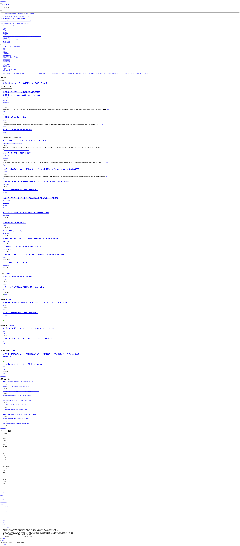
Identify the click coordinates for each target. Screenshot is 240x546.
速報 (4, 49)
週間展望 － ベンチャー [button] (46, 73)
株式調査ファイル (7, 171)
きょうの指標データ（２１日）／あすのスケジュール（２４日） (25, 140)
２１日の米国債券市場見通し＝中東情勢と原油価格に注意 (16, 423)
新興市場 (5, 52)
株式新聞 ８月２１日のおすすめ (14, 117)
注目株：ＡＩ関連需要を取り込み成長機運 (17, 130)
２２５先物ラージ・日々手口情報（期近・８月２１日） (15, 409)
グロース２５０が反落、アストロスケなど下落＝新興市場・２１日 (26, 213)
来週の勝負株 (6, 102)
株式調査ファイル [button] (10, 73)
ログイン (14, 25)
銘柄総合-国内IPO (7, 36)
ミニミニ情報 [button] (55, 73)
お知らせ (2, 46)
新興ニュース (6, 184)
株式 (4, 207)
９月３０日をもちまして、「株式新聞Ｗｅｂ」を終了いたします (25, 83)
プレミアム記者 (6, 59)
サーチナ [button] (62, 73)
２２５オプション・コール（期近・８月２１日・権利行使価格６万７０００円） (21, 391)
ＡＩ (4, 104)
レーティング (6, 155)
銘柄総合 (2, 504)
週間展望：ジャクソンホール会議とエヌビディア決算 (21, 92)
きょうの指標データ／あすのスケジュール (12, 143)
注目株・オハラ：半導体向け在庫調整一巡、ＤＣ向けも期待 (23, 287)
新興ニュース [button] (115, 73)
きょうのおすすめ (7, 119)
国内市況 (5, 205)
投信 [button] (40, 73)
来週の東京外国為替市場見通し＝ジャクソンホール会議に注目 (17, 395)
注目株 (4, 51)
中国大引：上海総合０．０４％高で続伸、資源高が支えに (16, 418)
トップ (4, 48)
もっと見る (3, 1)
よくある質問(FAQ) (7, 70)
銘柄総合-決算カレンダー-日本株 (18, 36)
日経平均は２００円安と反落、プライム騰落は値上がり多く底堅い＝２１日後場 (30, 198)
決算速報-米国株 (14, 40)
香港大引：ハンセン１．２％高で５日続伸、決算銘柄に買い (16, 386)
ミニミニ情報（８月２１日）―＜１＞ (16, 262)
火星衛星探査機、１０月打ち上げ (14, 223)
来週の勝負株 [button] (73, 73)
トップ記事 (5, 98)
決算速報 (2, 508)
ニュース (5, 225)
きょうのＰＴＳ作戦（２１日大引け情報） (17, 153)
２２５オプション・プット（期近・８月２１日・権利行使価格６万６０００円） (21, 400)
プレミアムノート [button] (133, 73)
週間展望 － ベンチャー (8, 192)
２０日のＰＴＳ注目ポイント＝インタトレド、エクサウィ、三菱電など (27, 338)
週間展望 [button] (16, 73)
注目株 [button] (86, 73)
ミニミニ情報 (6, 233)
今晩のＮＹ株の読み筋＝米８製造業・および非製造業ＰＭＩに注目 (18, 381)
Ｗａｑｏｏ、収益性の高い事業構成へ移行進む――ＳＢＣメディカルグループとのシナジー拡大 (36, 181)
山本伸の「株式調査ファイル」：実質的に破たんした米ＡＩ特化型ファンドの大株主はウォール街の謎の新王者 (41, 169)
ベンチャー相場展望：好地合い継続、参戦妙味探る (20, 190)
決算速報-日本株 (6, 40)
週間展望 (5, 100)
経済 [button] (69, 73)
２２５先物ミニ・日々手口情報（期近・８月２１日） (15, 404)
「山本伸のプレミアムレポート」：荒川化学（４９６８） (23, 364)
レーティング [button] (21, 73)
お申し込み (9, 25)
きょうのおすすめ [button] (80, 73)
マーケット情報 (6, 62)
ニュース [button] (127, 73)
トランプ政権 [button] (145, 73)
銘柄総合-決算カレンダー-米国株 (33, 36)
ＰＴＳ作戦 (5, 158)
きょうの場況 (6, 203)
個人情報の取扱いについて (9, 66)
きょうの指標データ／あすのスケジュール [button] (97, 73)
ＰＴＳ (4, 333)
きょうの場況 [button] (121, 73)
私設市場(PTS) (6, 53)
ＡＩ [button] (59, 73)
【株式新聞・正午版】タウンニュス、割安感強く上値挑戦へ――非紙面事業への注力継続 (33, 254)
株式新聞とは (3, 25)
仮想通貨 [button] (139, 73)
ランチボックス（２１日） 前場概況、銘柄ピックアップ (23, 246)
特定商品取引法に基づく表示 (9, 69)
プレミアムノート (7, 249)
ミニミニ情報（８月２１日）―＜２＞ (16, 230)
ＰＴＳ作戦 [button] (109, 73)
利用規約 (5, 68)
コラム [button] (66, 73)
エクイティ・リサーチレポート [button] (31, 73)
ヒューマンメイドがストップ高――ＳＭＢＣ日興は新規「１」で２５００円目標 (30, 238)
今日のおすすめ (6, 64)
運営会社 (5, 65)
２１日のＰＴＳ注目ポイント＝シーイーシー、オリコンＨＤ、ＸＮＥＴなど (29, 328)
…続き (107, 109)
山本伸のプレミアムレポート (9, 367)
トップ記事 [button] (3, 73)
